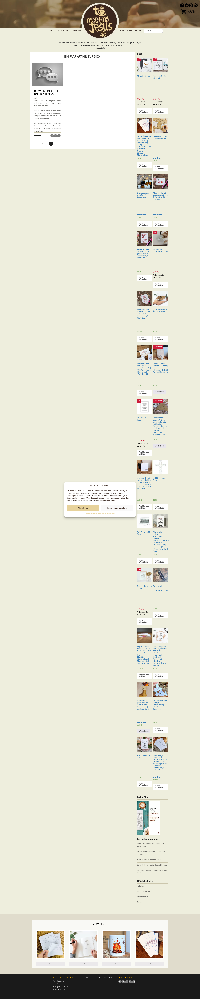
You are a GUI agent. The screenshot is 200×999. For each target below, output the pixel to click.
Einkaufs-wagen (192, 11)
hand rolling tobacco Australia (148, 870)
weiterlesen (37, 135)
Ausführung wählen (144, 453)
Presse (139, 902)
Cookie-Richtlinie (91, 514)
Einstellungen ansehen (117, 508)
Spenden (76, 31)
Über (121, 31)
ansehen (50, 964)
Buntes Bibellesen (154, 860)
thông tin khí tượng (144, 865)
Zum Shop (100, 924)
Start (50, 31)
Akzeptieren (83, 508)
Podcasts (62, 31)
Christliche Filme (143, 897)
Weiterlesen (159, 392)
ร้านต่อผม (141, 860)
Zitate (42, 88)
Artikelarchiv (141, 886)
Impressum (102, 514)
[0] (183, 15)
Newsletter (134, 31)
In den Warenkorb (143, 111)
